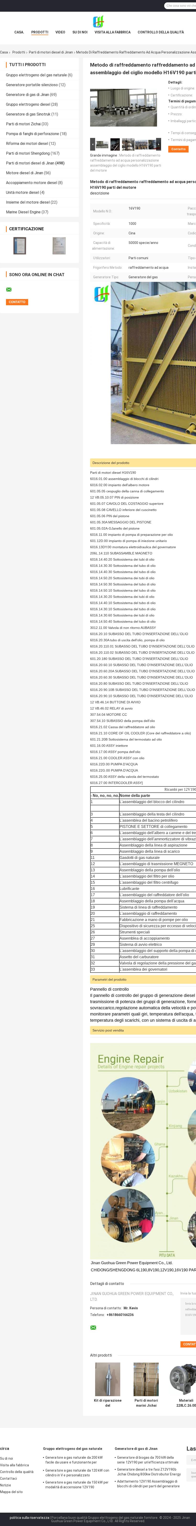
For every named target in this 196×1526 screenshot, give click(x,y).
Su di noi (79, 32)
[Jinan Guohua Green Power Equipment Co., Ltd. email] (12, 289)
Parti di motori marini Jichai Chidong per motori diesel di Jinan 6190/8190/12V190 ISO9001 (146, 1403)
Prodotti (39, 32)
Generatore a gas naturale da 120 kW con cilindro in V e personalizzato (77, 1472)
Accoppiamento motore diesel (31, 182)
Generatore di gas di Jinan (27, 94)
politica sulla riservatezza (29, 1518)
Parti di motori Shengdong (28, 153)
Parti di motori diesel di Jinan (51, 52)
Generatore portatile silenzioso (32, 85)
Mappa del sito (11, 1492)
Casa (4, 52)
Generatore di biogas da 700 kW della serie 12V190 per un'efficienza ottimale (148, 1460)
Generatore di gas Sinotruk (28, 114)
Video (60, 32)
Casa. (19, 32)
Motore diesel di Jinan (24, 173)
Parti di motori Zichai (23, 124)
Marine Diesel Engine (23, 212)
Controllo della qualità (161, 32)
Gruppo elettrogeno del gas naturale (36, 75)
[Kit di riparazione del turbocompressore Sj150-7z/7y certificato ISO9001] (108, 1379)
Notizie (5, 1485)
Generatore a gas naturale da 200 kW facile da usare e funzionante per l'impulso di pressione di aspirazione (74, 1461)
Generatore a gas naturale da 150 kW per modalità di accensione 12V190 (77, 1484)
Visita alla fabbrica (113, 32)
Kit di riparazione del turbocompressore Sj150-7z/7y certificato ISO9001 (108, 1403)
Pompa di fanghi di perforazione (32, 134)
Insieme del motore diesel (28, 202)
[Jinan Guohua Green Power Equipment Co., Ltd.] (98, 21)
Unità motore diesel (22, 192)
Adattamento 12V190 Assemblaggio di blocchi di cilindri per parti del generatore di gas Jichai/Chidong (148, 1484)
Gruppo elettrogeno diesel (28, 104)
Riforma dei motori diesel (27, 143)
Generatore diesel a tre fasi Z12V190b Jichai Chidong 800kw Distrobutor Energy (149, 1472)
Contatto (178, 149)
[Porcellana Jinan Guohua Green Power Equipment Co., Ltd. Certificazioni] (19, 245)
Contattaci (8, 1478)
